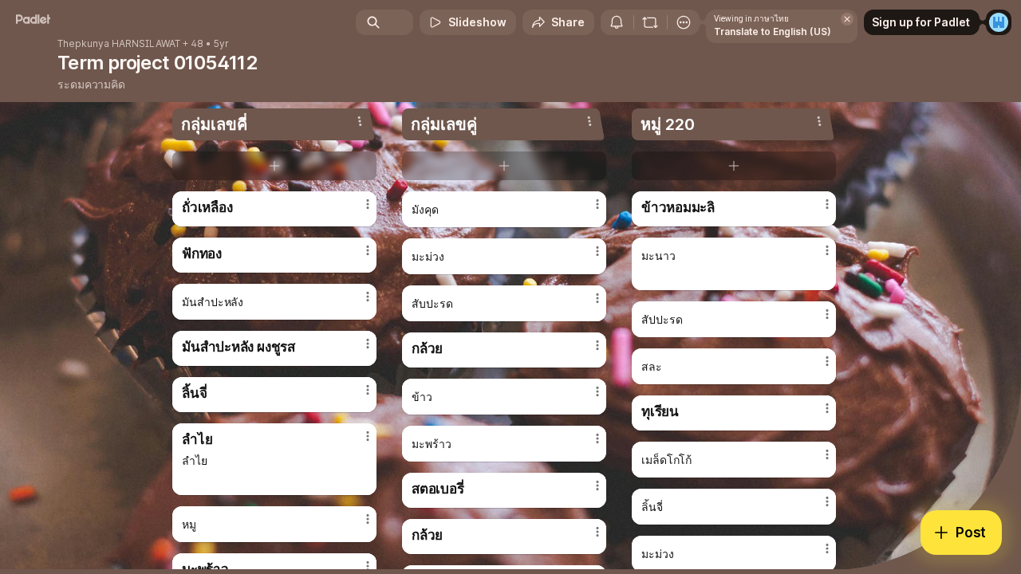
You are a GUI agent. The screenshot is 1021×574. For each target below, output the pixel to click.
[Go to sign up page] (998, 22)
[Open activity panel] (617, 22)
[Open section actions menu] (360, 121)
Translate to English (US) (772, 31)
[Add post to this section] (274, 165)
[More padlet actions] (684, 22)
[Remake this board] (650, 22)
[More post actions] (367, 204)
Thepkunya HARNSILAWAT (118, 43)
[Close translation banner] (847, 19)
